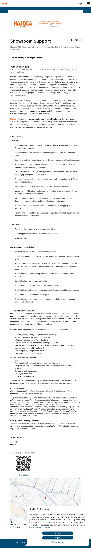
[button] (45, 499)
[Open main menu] (88, 3)
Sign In (82, 3)
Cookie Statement (42, 527)
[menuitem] (5, 3)
